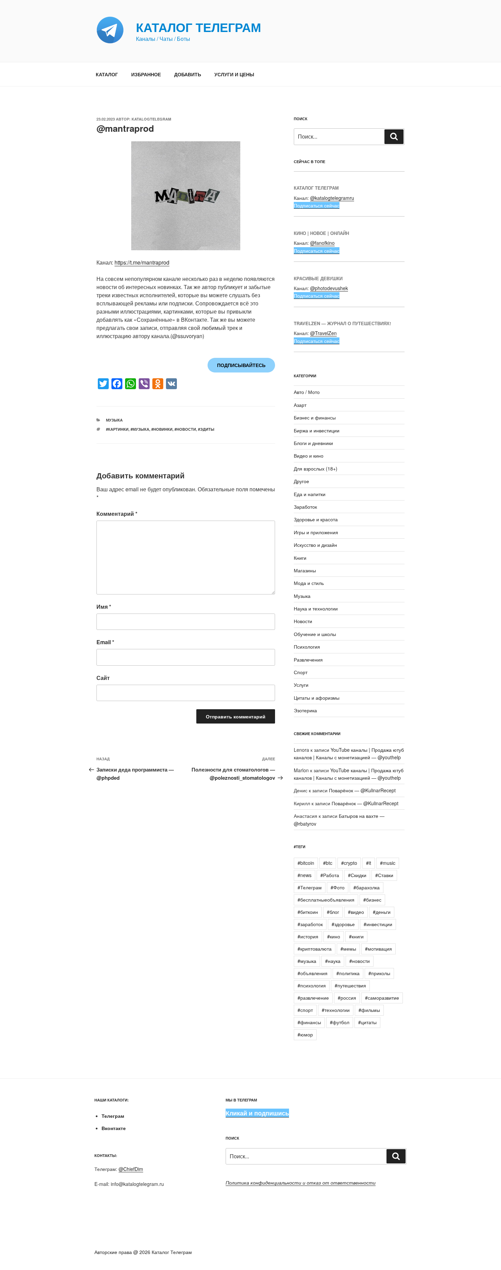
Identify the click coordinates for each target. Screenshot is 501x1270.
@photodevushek (329, 288)
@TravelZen (323, 333)
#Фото (338, 887)
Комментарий (116, 514)
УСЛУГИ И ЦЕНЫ (234, 74)
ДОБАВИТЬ (187, 74)
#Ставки (384, 875)
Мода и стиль (309, 583)
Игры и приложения (316, 532)
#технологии (336, 1009)
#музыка (140, 429)
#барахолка (366, 887)
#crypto (349, 862)
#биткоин (308, 911)
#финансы (309, 1022)
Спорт (300, 672)
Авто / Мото (307, 391)
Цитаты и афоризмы (316, 697)
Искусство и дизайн (315, 544)
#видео (356, 911)
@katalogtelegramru (332, 197)
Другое (301, 481)
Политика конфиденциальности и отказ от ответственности (301, 1182)
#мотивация (378, 948)
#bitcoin (306, 862)
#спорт (305, 1009)
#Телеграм (310, 887)
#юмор (305, 1034)
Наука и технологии (316, 608)
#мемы (348, 948)
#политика (348, 973)
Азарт (300, 404)
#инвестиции (378, 924)
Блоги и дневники (313, 443)
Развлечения (308, 659)
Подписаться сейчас (316, 205)
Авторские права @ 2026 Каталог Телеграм (143, 1252)
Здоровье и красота (316, 519)
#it (368, 862)
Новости (303, 621)
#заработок (310, 924)
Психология (307, 646)
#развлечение (313, 997)
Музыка (114, 420)
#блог (333, 911)
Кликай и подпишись (257, 1113)
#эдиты (206, 429)
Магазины (305, 570)
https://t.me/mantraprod (142, 262)
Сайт (103, 678)
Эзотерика (305, 710)
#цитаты (367, 1022)
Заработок (305, 506)
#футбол (339, 1022)
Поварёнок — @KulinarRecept (362, 790)
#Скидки (357, 875)
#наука (332, 960)
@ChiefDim (131, 1168)
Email (105, 642)
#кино (333, 936)
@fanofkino (322, 242)
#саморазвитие (382, 997)
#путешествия (350, 985)
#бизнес (372, 899)
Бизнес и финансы (315, 417)
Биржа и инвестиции (316, 430)
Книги (300, 557)
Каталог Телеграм (198, 27)
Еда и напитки (309, 494)
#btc (327, 862)
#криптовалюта (315, 948)
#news (305, 875)
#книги (356, 936)
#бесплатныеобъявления (326, 899)
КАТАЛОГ (107, 74)
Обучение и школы (315, 634)
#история (308, 936)
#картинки (117, 429)
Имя (103, 606)
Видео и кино (308, 455)
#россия (347, 997)
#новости (185, 429)
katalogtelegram (151, 119)
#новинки (161, 429)
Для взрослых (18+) (315, 468)
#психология (312, 985)
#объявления (313, 973)
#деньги (382, 911)
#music (387, 862)
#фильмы (369, 1009)
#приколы (379, 973)
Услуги (301, 684)
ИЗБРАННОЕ (146, 74)
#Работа (329, 875)
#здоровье (343, 924)
